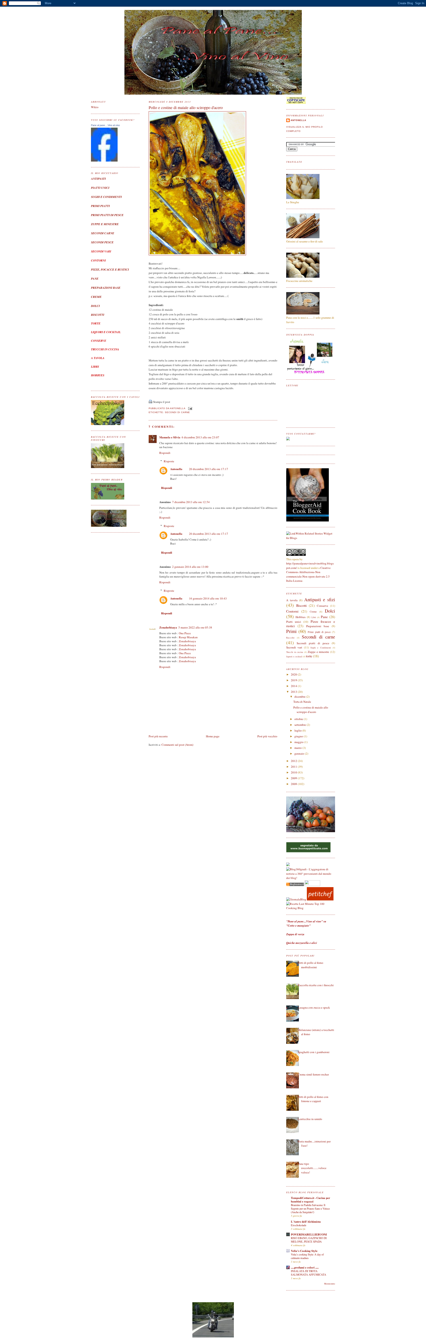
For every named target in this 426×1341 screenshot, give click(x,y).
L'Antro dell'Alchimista (306, 1221)
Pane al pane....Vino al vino (105, 125)
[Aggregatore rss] (295, 885)
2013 (294, 692)
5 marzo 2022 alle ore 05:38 (195, 627)
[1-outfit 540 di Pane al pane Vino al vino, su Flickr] (197, 254)
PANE (95, 279)
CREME (96, 297)
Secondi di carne (177, 412)
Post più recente (158, 736)
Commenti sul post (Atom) (177, 745)
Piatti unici (293, 622)
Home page (212, 736)
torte (309, 656)
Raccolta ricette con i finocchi (316, 985)
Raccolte (290, 637)
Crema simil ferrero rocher (313, 1074)
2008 (294, 784)
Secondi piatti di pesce (313, 643)
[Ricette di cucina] (320, 899)
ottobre (299, 719)
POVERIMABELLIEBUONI (309, 1234)
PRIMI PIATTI (100, 206)
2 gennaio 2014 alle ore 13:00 (190, 567)
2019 (294, 680)
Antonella (176, 469)
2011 (294, 767)
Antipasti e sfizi (319, 599)
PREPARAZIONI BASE (105, 288)
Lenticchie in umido (310, 1119)
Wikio (95, 107)
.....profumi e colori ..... (305, 1267)
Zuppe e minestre (318, 652)
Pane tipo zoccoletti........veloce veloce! (312, 1168)
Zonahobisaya (168, 627)
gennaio (299, 753)
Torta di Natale (302, 702)
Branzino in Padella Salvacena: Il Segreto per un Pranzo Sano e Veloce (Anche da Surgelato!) (310, 1208)
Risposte (169, 461)
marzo (298, 748)
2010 (294, 772)
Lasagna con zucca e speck (314, 1007)
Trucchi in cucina (294, 652)
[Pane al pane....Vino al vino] (104, 160)
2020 (294, 674)
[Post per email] (189, 408)
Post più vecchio (267, 736)
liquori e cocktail (294, 656)
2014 (294, 686)
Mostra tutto (329, 1283)
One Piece (185, 633)
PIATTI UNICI (100, 188)
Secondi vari (294, 647)
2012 (294, 761)
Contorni (292, 611)
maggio (299, 742)
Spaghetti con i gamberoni (313, 1052)
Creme (313, 611)
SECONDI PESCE (102, 242)
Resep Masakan (188, 637)
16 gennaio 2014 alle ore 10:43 (208, 598)
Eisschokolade (298, 1225)
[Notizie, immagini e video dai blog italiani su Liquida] (312, 885)
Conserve (322, 606)
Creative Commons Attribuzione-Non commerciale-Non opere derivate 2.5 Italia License (308, 574)
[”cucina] (288, 865)
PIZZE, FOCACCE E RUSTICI (110, 269)
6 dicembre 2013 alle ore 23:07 (200, 437)
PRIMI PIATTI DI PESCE (107, 215)
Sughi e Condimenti (320, 647)
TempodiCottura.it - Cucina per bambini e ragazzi (310, 1199)
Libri (314, 617)
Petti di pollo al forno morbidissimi (310, 965)
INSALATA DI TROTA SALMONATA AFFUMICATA (308, 1272)
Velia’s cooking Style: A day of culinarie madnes (307, 1256)
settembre (300, 725)
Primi (291, 631)
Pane (324, 617)
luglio (298, 730)
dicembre (300, 697)
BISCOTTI (97, 315)
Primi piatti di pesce (319, 632)
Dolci (330, 611)
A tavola (292, 600)
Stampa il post (161, 402)
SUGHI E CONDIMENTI (106, 197)
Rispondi (164, 453)
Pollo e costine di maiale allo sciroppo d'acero (186, 107)
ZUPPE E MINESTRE (105, 224)
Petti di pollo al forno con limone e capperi (313, 1099)
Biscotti (301, 605)
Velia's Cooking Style (304, 1251)
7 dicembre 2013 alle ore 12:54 (191, 502)
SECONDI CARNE (102, 233)
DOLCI (95, 306)
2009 (294, 778)
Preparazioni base (317, 626)
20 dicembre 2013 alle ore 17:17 (208, 469)
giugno (299, 736)
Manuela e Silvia (169, 437)
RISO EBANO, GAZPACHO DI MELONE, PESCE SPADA (309, 1239)
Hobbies (301, 617)
